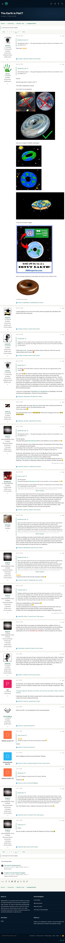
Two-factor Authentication (41, 909)
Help (54, 935)
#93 (63, 654)
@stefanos (46, 391)
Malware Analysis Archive (10, 876)
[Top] (61, 935)
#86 (63, 402)
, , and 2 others (30, 580)
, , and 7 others (30, 396)
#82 (63, 64)
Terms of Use (40, 935)
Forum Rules (37, 900)
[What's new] (58, 4)
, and (26, 725)
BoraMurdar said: (22, 40)
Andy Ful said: (21, 476)
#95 (63, 707)
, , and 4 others (29, 355)
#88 (63, 472)
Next (23, 32)
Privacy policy (48, 935)
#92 (63, 622)
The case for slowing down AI (12, 865)
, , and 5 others (29, 421)
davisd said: (21, 773)
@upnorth (36, 405)
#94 (63, 680)
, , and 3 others (29, 58)
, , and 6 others (30, 302)
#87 (63, 426)
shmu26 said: (21, 338)
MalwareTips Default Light (9, 935)
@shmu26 (23, 350)
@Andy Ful (37, 391)
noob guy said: (21, 590)
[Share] (60, 36)
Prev (4, 32)
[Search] (62, 4)
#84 (63, 334)
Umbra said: (21, 824)
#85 (63, 361)
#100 (63, 820)
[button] (2, 3)
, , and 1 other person (31, 616)
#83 (63, 308)
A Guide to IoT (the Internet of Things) (14, 873)
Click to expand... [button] (40, 490)
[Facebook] (34, 927)
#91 (63, 586)
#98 (63, 769)
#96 (63, 731)
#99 (63, 788)
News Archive (7, 868)
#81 (63, 36)
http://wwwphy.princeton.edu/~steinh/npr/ (28, 458)
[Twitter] (37, 927)
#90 (63, 553)
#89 (63, 515)
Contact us (32, 935)
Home (57, 935)
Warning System (38, 903)
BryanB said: (21, 365)
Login (2, 921)
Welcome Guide (38, 906)
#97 (63, 753)
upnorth (4, 16)
